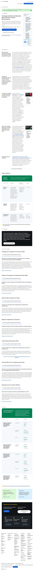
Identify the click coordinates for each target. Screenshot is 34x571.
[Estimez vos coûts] (6, 497)
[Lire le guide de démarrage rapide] (8, 524)
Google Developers (23, 555)
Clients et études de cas (3, 548)
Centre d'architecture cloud (23, 550)
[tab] (11, 254)
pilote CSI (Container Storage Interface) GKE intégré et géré (18, 135)
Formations (22, 552)
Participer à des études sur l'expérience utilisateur (29, 553)
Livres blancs (3, 552)
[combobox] (4, 569)
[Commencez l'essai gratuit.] (28, 4)
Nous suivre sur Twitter (29, 551)
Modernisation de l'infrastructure (16, 535)
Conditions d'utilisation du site (19, 563)
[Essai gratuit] (6, 511)
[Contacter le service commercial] (8, 32)
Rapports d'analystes (2, 550)
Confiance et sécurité (3, 538)
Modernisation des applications (16, 538)
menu (1, 1)
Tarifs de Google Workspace (10, 537)
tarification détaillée (22, 486)
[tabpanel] (17, 265)
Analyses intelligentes (16, 541)
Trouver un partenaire (28, 537)
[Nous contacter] (22, 497)
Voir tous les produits (9, 539)
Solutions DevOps (16, 551)
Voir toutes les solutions (16, 555)
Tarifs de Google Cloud (9, 535)
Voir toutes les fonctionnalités (16, 168)
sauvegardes (14, 94)
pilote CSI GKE (21, 286)
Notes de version (23, 560)
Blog (1, 553)
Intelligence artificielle (15, 543)
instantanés (22, 94)
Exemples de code (23, 548)
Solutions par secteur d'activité (16, 549)
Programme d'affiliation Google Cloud (22, 536)
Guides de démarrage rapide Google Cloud (23, 540)
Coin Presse (29, 544)
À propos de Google (4, 563)
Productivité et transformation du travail (16, 547)
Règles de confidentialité (10, 563)
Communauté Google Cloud (29, 558)
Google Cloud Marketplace (23, 543)
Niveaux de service (6, 225)
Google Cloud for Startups (23, 557)
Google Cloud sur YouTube (29, 546)
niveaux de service (13, 486)
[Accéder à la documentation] (6, 271)
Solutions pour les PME (16, 553)
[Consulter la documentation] (9, 243)
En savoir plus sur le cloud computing (23, 545)
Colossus (20, 62)
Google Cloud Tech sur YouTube (30, 548)
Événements (29, 540)
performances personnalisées (19, 67)
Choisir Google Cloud (3, 536)
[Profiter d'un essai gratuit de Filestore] (9, 30)
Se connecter (31, 1)
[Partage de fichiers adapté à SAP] (7, 336)
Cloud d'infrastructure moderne (3, 541)
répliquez (20, 111)
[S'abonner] (15, 567)
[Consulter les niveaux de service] (25, 524)
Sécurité (15, 544)
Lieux (2, 546)
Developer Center (29, 543)
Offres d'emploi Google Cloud (29, 556)
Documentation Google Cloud (23, 538)
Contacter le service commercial (30, 535)
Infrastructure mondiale (3, 545)
